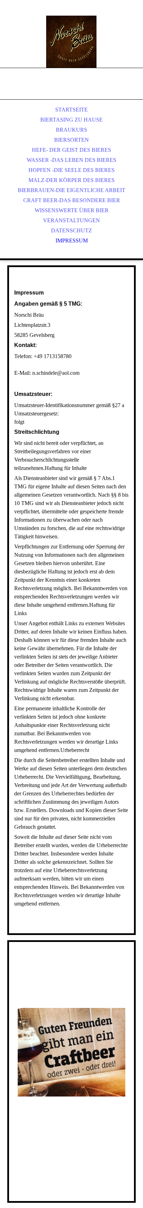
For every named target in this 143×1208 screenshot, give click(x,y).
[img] (71, 42)
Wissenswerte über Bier (72, 210)
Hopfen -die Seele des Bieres (71, 170)
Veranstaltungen (71, 220)
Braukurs (71, 130)
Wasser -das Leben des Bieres (71, 160)
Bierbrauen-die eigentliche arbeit (71, 190)
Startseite (71, 110)
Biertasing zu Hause (71, 120)
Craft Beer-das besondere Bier (71, 200)
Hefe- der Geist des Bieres (71, 150)
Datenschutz (71, 230)
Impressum (72, 240)
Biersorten (71, 140)
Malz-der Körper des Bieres (71, 180)
